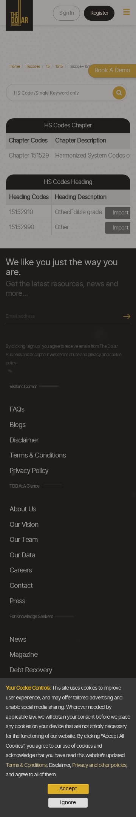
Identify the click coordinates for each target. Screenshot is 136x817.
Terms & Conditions (26, 765)
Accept (68, 788)
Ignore (68, 802)
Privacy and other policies (99, 765)
